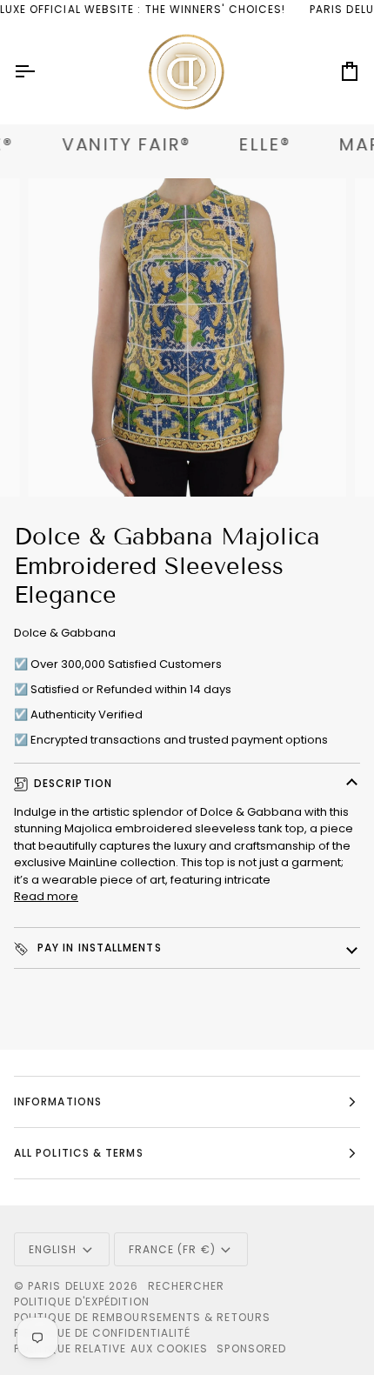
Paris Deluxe (66, 1285)
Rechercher (186, 1285)
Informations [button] (58, 1101)
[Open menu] (40, 71)
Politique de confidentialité (102, 1332)
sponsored (251, 1348)
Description (73, 783)
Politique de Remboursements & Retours (142, 1317)
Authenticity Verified (86, 714)
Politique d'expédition (82, 1301)
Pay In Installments (98, 947)
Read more (46, 896)
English (53, 1249)
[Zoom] (60, 464)
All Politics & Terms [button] (79, 1152)
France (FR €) (172, 1249)
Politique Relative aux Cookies (111, 1348)
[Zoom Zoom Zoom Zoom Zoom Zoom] (187, 337)
